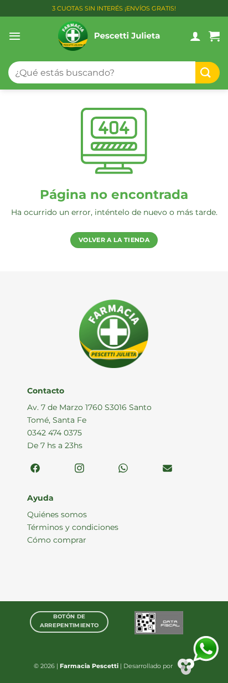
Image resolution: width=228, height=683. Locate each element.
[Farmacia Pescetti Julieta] (109, 36)
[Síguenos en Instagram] (79, 469)
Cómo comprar (56, 540)
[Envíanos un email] (167, 469)
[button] (14, 36)
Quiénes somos (57, 514)
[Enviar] (207, 72)
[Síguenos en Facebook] (35, 469)
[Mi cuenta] (195, 36)
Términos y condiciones (72, 527)
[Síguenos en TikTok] (123, 469)
